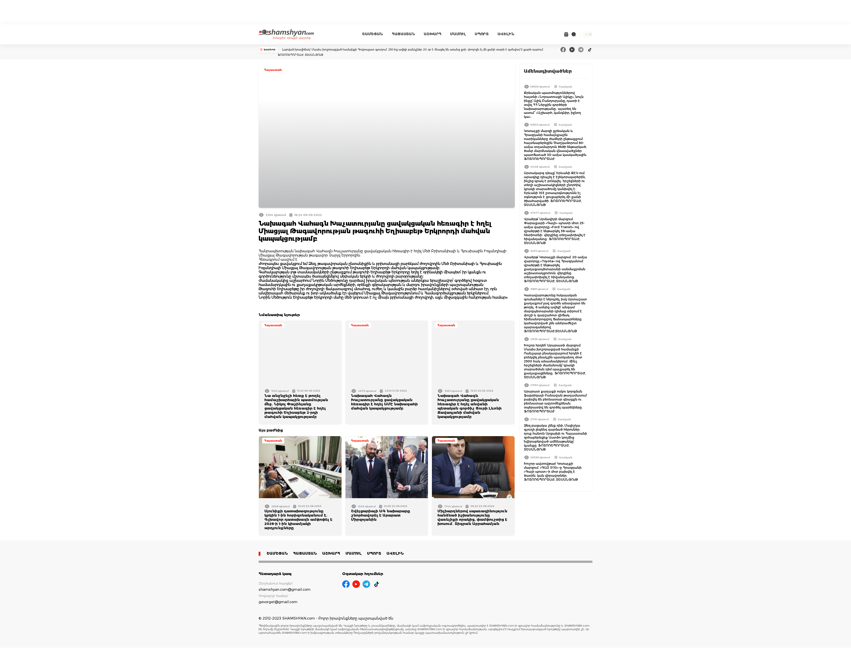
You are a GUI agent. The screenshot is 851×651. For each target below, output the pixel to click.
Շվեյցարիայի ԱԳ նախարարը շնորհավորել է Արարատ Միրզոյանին (380, 515)
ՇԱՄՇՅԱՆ (372, 34)
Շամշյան (565, 86)
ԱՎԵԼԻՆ (506, 34)
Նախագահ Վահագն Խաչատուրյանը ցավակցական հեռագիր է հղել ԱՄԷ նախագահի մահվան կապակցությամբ (384, 402)
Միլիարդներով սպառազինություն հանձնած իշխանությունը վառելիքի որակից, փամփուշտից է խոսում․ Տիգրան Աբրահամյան (472, 517)
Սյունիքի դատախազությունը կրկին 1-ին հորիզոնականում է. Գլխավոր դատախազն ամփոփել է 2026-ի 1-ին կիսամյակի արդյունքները (298, 519)
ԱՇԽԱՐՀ (432, 34)
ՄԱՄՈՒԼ (458, 34)
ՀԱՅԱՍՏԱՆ (403, 34)
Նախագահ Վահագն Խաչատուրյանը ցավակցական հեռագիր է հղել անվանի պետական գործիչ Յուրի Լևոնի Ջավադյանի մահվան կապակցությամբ (469, 406)
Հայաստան (273, 70)
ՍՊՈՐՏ (481, 34)
